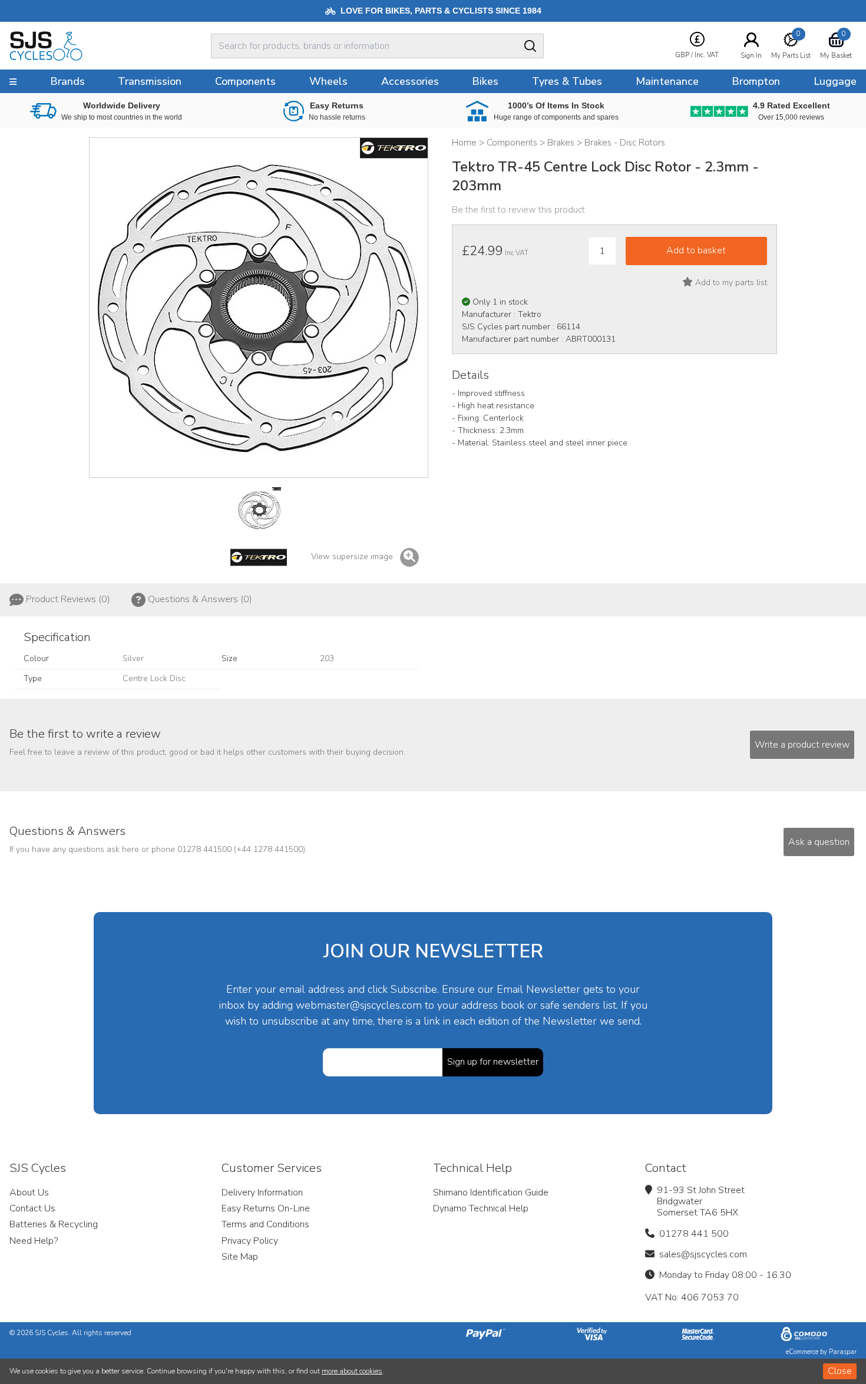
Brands (67, 81)
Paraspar (843, 1351)
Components (245, 81)
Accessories (410, 81)
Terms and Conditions (265, 1224)
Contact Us (32, 1208)
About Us (29, 1192)
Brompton (756, 81)
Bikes (485, 81)
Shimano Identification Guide (490, 1192)
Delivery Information (262, 1192)
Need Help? (33, 1240)
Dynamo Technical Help (480, 1208)
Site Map (240, 1256)
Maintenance (667, 81)
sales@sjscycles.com (703, 1254)
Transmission (149, 81)
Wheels (328, 81)
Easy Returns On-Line (266, 1208)
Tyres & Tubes (567, 81)
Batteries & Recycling (53, 1224)
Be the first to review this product (518, 209)
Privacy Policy (250, 1240)
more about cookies (352, 1371)
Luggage (835, 81)
